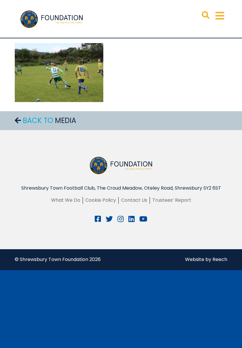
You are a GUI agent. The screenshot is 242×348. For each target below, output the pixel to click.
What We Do (65, 200)
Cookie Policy (100, 200)
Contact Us (134, 200)
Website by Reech (206, 259)
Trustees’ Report (171, 200)
